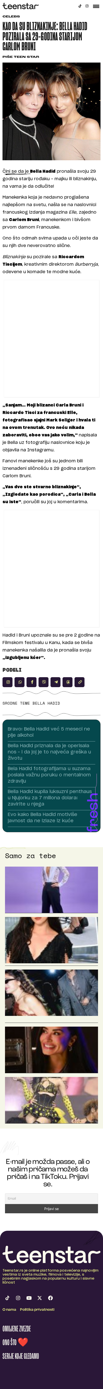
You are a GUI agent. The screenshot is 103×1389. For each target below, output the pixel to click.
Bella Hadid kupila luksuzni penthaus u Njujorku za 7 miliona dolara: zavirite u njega (50, 798)
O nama (9, 1310)
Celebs (11, 16)
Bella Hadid (46, 703)
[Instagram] (87, 5)
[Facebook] (50, 1298)
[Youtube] (29, 1298)
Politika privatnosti (37, 1310)
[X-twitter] (39, 1298)
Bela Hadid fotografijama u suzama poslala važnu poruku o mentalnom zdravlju (49, 775)
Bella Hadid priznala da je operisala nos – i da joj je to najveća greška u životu (49, 752)
